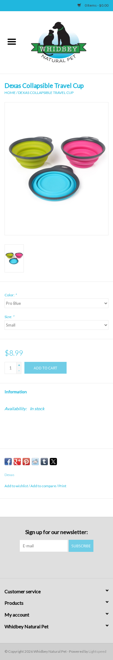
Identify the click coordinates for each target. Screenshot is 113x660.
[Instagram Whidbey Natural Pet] (62, 564)
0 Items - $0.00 (96, 5)
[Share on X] (53, 461)
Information (16, 391)
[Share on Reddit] (35, 461)
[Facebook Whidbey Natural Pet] (51, 564)
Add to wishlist (17, 486)
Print (62, 486)
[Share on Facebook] (8, 461)
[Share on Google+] (17, 461)
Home (10, 92)
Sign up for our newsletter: (56, 532)
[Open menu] (12, 41)
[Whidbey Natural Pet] (68, 41)
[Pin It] (26, 461)
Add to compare (43, 486)
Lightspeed (97, 651)
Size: (9, 316)
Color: (11, 295)
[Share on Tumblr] (44, 461)
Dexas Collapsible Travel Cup (46, 92)
